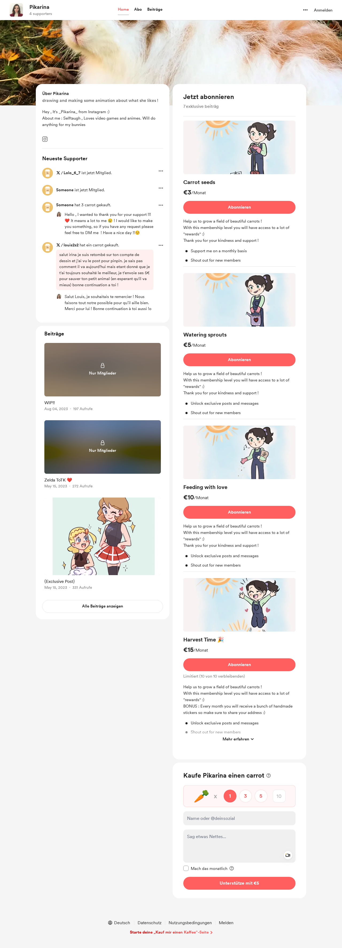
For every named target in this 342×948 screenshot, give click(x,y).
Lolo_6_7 (72, 172)
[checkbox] (205, 868)
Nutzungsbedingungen (190, 922)
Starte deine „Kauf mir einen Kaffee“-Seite (169, 932)
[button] (123, 9)
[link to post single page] (102, 378)
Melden (226, 922)
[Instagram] (45, 139)
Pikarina (39, 7)
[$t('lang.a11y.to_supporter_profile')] (58, 214)
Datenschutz (150, 922)
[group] (239, 194)
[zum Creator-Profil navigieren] (16, 10)
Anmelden (323, 10)
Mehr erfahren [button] (236, 738)
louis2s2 (71, 245)
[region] (239, 421)
